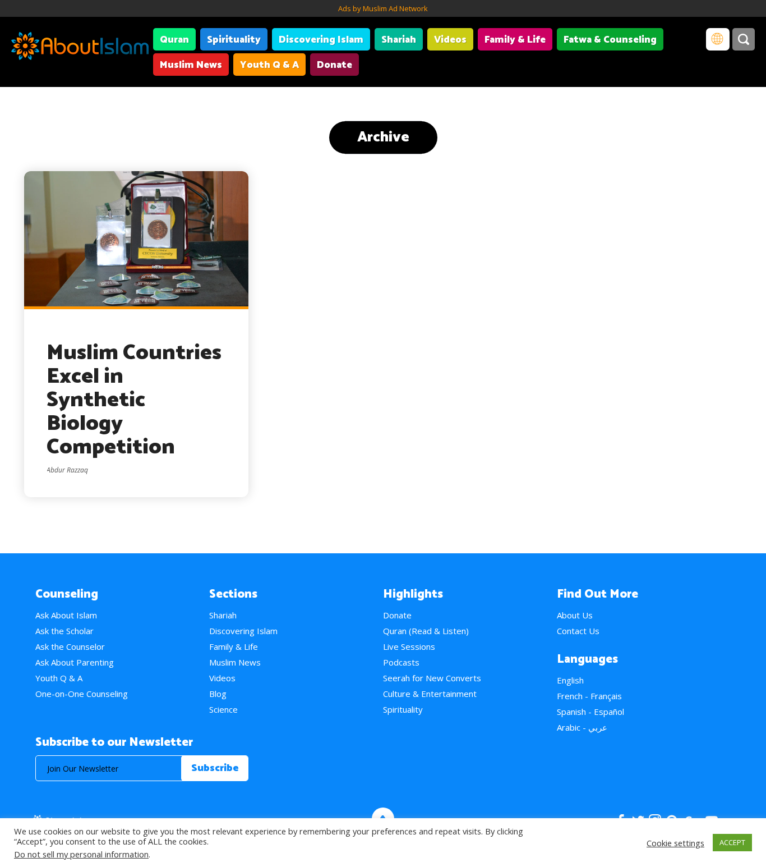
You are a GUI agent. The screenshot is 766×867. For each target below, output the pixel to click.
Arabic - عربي (582, 727)
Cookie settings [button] (675, 843)
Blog (218, 693)
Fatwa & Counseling (610, 40)
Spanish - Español (590, 711)
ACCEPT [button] (732, 842)
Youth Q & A (269, 65)
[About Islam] (80, 47)
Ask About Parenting (74, 662)
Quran (174, 40)
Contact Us (578, 630)
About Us (575, 615)
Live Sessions (409, 646)
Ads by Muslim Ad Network (383, 8)
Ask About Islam (66, 615)
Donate (334, 65)
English (570, 680)
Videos (450, 40)
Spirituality (234, 40)
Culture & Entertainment (430, 693)
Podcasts (401, 662)
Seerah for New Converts (432, 677)
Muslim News (191, 65)
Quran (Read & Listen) (426, 630)
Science (223, 709)
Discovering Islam (321, 40)
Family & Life (515, 40)
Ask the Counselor (70, 646)
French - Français (589, 695)
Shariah (398, 40)
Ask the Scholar (64, 630)
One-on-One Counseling (81, 693)
